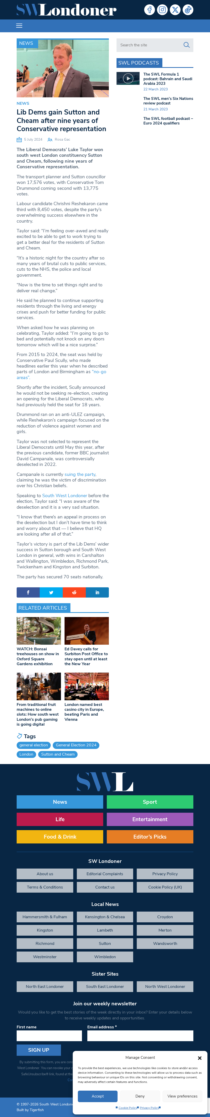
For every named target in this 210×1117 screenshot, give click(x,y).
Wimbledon (105, 957)
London (26, 754)
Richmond (45, 943)
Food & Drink (60, 836)
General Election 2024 (76, 745)
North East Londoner (45, 986)
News (26, 43)
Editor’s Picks (149, 836)
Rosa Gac (62, 139)
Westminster (45, 957)
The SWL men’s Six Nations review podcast (168, 101)
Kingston (45, 930)
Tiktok (188, 9)
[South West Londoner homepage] (67, 10)
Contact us (105, 887)
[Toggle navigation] (19, 25)
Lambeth (105, 930)
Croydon (165, 917)
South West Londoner (64, 496)
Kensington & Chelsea (105, 917)
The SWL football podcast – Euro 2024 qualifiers (168, 121)
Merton (165, 930)
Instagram (162, 9)
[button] (199, 1057)
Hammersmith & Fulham (45, 917)
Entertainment (149, 819)
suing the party (80, 474)
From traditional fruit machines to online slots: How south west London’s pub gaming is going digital (38, 714)
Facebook (149, 9)
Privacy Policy (149, 1108)
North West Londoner (165, 986)
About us (45, 874)
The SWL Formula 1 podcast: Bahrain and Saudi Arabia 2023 (167, 79)
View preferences (182, 1096)
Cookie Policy (128, 1108)
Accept (98, 1096)
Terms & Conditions (45, 887)
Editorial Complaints (105, 874)
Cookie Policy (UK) (165, 887)
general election (33, 745)
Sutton (105, 943)
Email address (102, 1027)
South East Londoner (105, 986)
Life (60, 819)
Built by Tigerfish (30, 1110)
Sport (150, 802)
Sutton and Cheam (58, 754)
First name (27, 1027)
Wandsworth (165, 943)
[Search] (186, 45)
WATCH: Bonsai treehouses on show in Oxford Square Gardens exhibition (38, 656)
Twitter (175, 9)
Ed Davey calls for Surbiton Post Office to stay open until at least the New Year (86, 656)
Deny (140, 1096)
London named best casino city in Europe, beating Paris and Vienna (84, 712)
